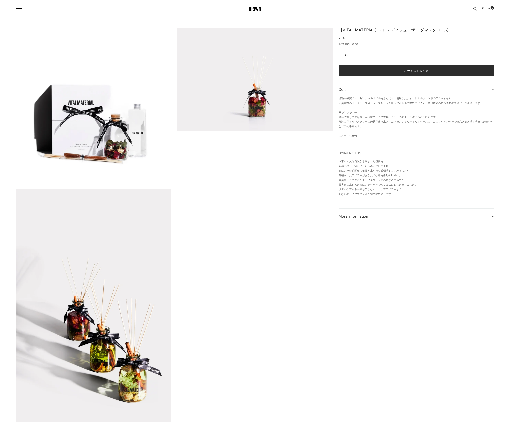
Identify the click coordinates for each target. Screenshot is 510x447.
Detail (343, 89)
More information (353, 216)
